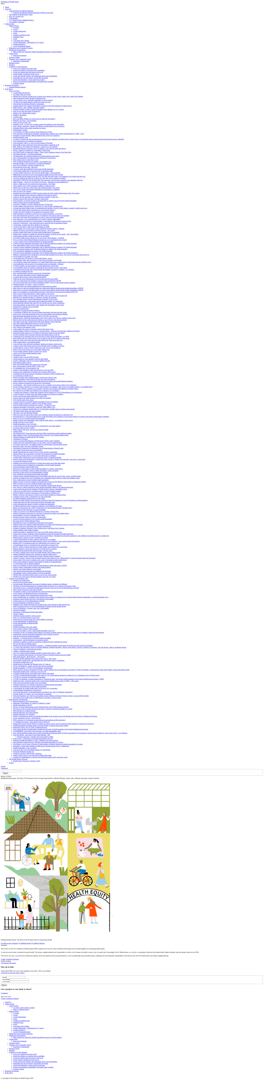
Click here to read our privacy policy (13, 973)
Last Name (6, 981)
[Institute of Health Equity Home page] (10, 2)
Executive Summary (11, 943)
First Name (6, 979)
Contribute (4, 993)
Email (4, 977)
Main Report (27, 943)
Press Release (40, 943)
